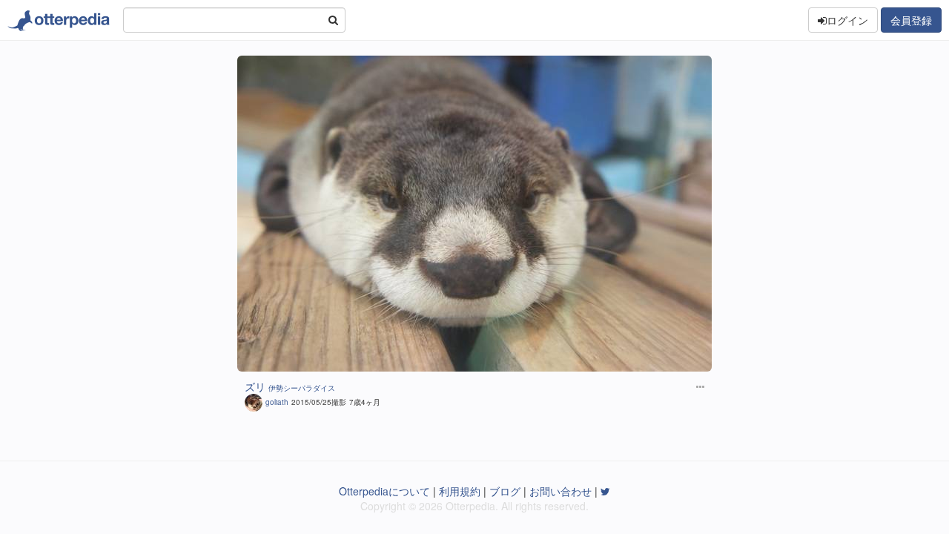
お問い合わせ (560, 491)
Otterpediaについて (384, 491)
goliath (276, 402)
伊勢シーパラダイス (301, 388)
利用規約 (459, 491)
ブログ (504, 491)
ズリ (255, 386)
